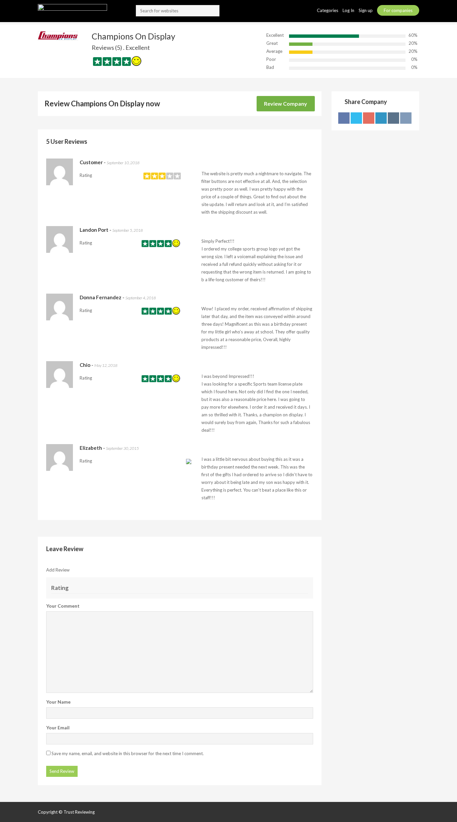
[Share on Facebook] (344, 118)
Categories (328, 10)
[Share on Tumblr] (393, 118)
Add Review (58, 570)
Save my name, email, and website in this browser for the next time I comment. (128, 753)
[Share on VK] (406, 118)
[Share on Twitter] (356, 118)
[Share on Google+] (368, 118)
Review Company (285, 103)
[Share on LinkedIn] (381, 118)
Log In (349, 10)
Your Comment (63, 606)
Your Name (58, 702)
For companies (398, 10)
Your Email (58, 727)
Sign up (366, 10)
